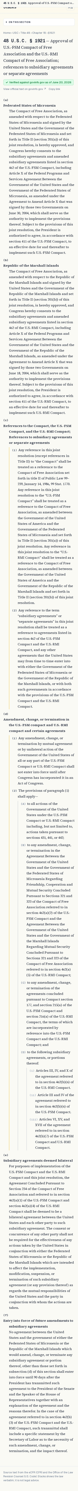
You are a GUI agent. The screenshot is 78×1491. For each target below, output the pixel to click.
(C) (23, 982)
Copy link (54, 89)
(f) (5, 1315)
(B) (23, 845)
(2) (14, 610)
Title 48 (25, 33)
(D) (23, 1052)
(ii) (33, 1095)
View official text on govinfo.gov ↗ (24, 89)
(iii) (34, 1119)
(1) (14, 450)
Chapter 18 (39, 33)
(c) (5, 420)
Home (7, 33)
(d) (5, 714)
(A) (23, 804)
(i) (32, 1071)
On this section (20, 22)
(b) (5, 260)
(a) (5, 100)
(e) (5, 1155)
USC (15, 33)
